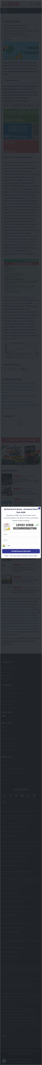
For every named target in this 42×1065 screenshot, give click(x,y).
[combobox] (4, 545)
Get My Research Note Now (21, 551)
